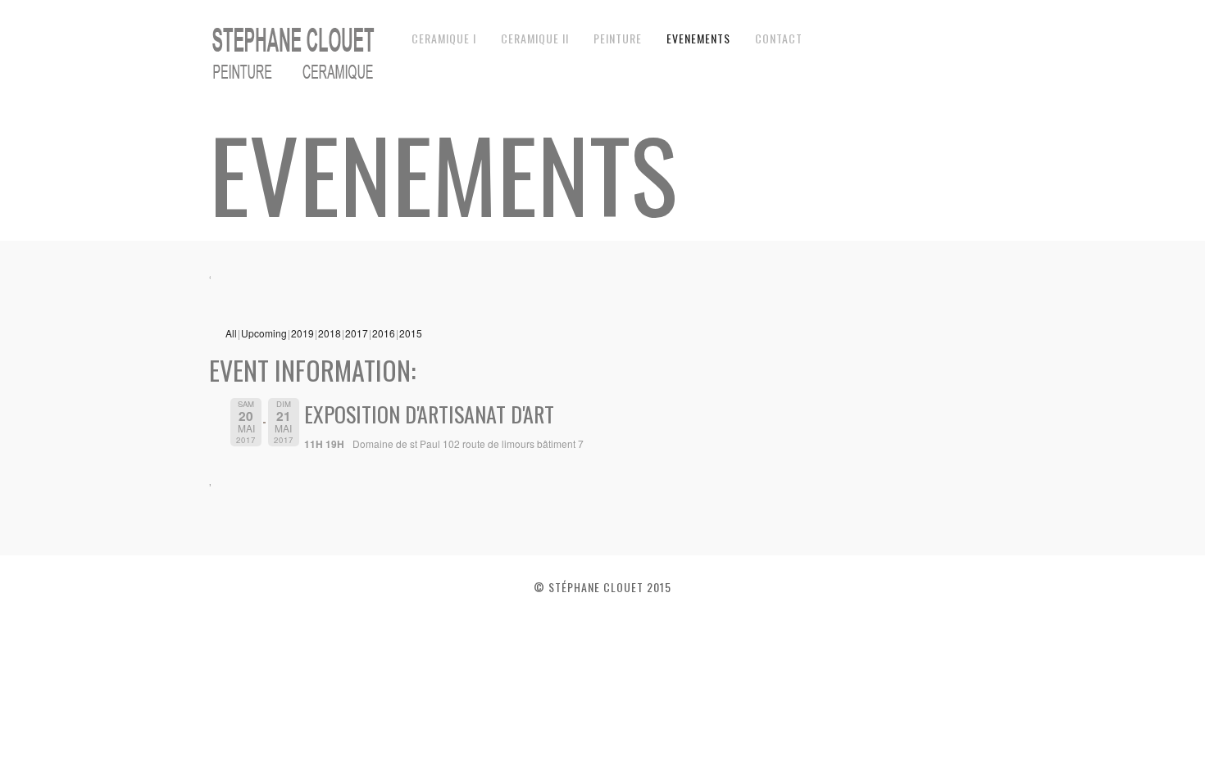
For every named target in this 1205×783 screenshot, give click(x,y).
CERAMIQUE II (535, 38)
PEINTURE (617, 38)
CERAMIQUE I (444, 38)
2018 (329, 333)
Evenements (698, 38)
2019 (302, 333)
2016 (383, 333)
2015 (410, 333)
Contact (779, 38)
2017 (356, 333)
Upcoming (264, 333)
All (231, 333)
